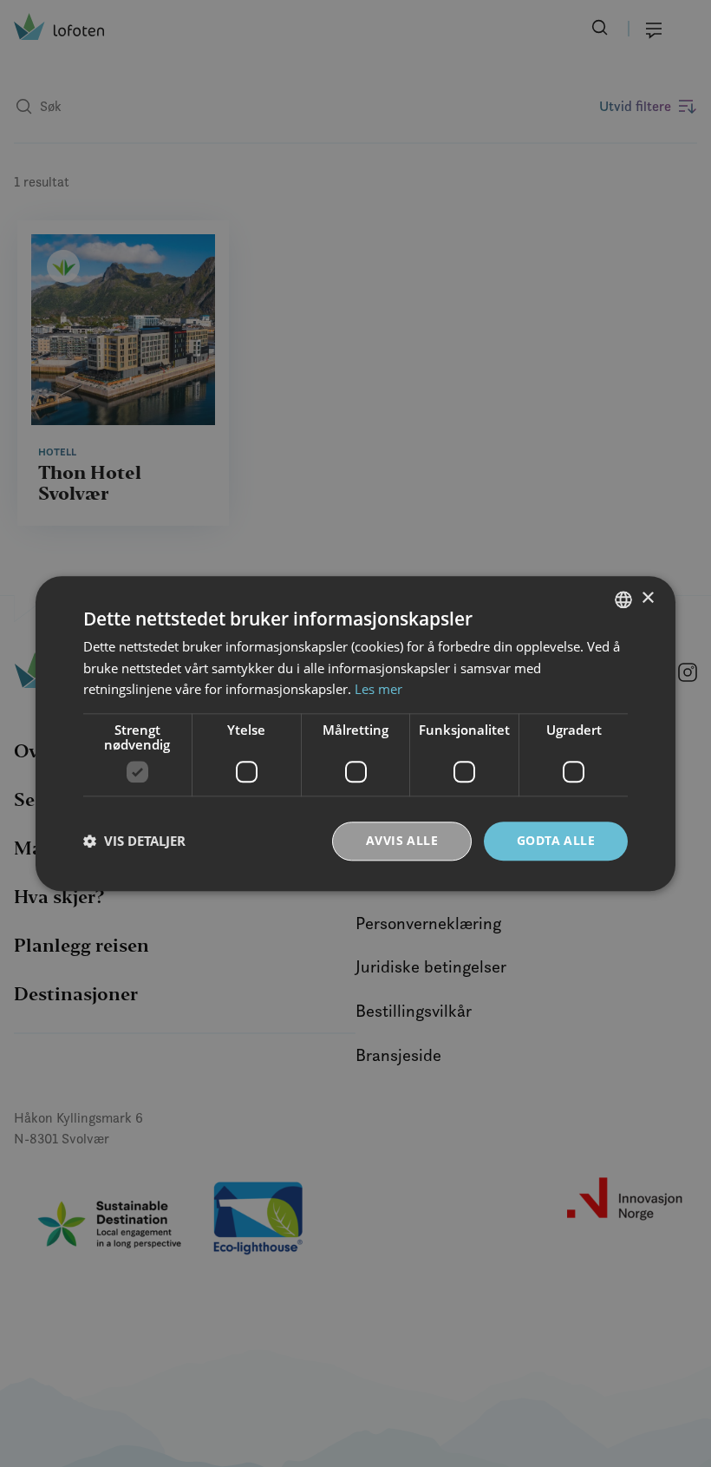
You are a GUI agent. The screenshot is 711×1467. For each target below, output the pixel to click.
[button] (134, 841)
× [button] (647, 598)
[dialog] (355, 733)
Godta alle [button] (556, 840)
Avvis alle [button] (402, 840)
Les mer (378, 689)
